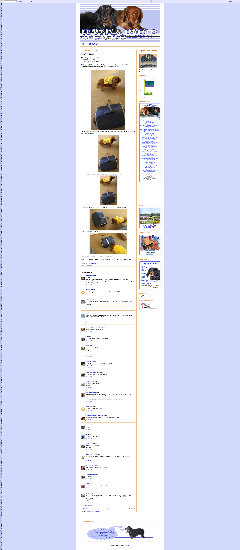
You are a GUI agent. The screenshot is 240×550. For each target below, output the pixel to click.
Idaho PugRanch (90, 443)
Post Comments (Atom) (94, 511)
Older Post (132, 508)
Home (108, 508)
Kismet (87, 336)
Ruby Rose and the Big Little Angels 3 (95, 415)
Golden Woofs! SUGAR (91, 454)
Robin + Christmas (90, 465)
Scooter (88, 493)
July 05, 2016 (89, 488)
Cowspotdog (89, 406)
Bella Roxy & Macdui (91, 392)
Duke (87, 434)
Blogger (127, 545)
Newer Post (85, 508)
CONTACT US (93, 44)
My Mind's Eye (89, 361)
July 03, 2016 (89, 284)
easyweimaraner (90, 289)
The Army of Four (90, 381)
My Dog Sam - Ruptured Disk (93, 372)
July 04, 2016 (89, 469)
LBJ (86, 313)
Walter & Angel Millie (91, 474)
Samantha (88, 425)
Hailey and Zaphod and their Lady (94, 327)
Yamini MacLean (90, 275)
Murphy (87, 345)
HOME (83, 44)
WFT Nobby (89, 299)
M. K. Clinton (89, 484)
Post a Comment (88, 505)
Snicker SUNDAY (89, 265)
